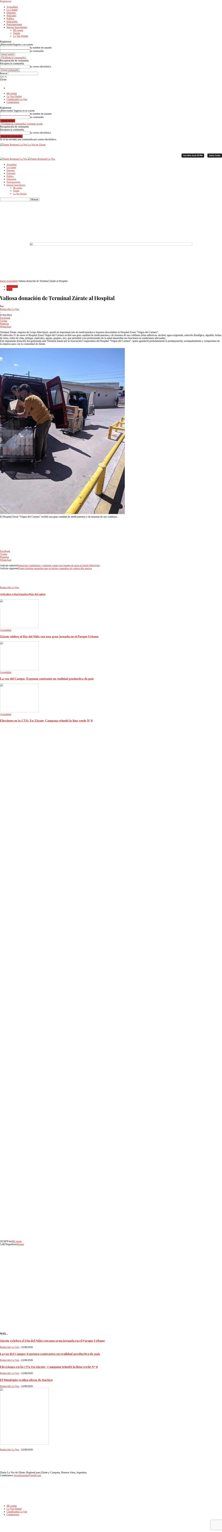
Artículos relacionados (14, 594)
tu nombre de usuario (41, 47)
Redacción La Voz (9, 309)
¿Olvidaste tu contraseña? (13, 57)
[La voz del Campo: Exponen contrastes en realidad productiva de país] (19, 669)
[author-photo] (8, 584)
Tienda (16, 33)
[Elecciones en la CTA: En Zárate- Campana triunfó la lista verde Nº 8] (19, 711)
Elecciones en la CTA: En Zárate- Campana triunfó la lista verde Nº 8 (46, 720)
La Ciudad (12, 9)
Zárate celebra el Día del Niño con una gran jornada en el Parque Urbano (49, 636)
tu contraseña (37, 51)
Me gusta (16, 1241)
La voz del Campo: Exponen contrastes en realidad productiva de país (47, 678)
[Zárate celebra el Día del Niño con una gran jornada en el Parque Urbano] (19, 627)
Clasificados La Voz (17, 99)
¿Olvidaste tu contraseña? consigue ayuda (21, 123)
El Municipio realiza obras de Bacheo (26, 1380)
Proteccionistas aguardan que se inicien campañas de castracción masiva (55, 568)
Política (10, 18)
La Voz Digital (20, 36)
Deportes (11, 12)
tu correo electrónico (40, 66)
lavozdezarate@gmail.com (27, 1475)
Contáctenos (13, 102)
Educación (12, 21)
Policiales (11, 15)
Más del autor (37, 594)
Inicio (3, 281)
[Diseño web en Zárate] (9, 1530)
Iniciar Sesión (214, 155)
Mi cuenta (18, 30)
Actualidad (12, 7)
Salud (9, 289)
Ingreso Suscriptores (17, 27)
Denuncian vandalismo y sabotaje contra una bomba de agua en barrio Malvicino (58, 565)
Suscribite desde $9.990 (192, 155)
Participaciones (14, 24)
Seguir (20, 1244)
